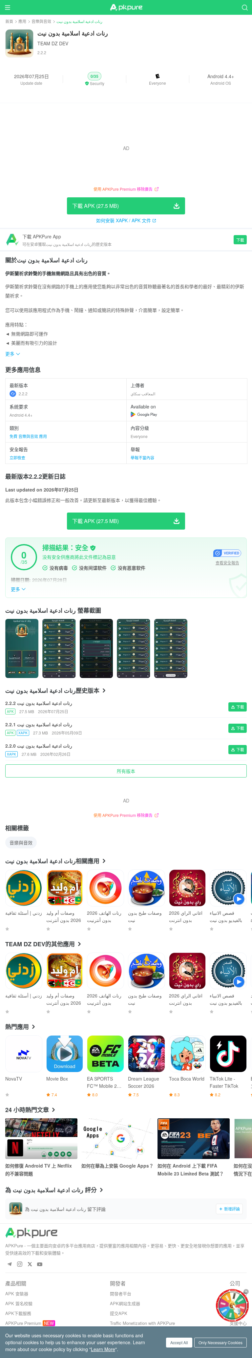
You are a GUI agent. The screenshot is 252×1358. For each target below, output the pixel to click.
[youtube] (40, 1264)
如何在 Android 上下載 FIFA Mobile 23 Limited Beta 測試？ (191, 1169)
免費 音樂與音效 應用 (28, 436)
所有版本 (126, 771)
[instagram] (19, 1264)
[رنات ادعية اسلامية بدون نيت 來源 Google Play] (144, 414)
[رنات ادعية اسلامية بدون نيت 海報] (21, 648)
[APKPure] (126, 7)
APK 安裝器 (16, 1293)
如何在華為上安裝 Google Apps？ (117, 1165)
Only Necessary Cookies (220, 1342)
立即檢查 (17, 457)
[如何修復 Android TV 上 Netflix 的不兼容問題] (41, 1138)
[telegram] (9, 1264)
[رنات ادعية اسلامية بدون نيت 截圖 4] (170, 648)
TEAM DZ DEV (52, 43)
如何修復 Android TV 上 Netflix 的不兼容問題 (38, 1169)
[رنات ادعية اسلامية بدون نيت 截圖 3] (133, 648)
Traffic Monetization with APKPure (142, 1323)
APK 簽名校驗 (18, 1303)
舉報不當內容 (142, 457)
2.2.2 (23, 393)
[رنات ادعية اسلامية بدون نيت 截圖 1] (58, 648)
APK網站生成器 (125, 1303)
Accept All (179, 1342)
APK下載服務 (18, 1313)
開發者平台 (120, 1293)
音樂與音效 (41, 21)
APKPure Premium (23, 1323)
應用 (22, 21)
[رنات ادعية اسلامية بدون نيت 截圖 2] (96, 648)
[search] (244, 7)
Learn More (103, 1349)
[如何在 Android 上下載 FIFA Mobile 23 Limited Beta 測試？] (194, 1138)
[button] (94, 79)
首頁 (9, 21)
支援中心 (238, 1323)
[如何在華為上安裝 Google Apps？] (117, 1138)
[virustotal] (93, 548)
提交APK (118, 1313)
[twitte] (30, 1264)
